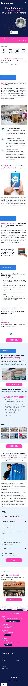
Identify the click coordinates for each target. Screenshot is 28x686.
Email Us (8, 644)
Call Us (7, 635)
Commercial (18, 658)
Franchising (18, 660)
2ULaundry (4, 666)
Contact (14, 560)
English (3, 684)
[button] (25, 2)
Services (3, 660)
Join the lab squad (14, 599)
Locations (4, 658)
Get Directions (13, 621)
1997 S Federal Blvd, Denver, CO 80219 (13, 618)
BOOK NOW (14, 340)
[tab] (4, 51)
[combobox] (4, 684)
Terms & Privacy (5, 668)
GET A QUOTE (14, 384)
